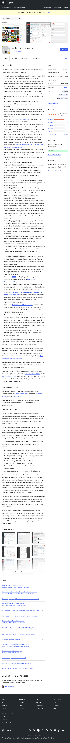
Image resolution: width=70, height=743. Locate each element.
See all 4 (66, 87)
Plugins (21, 705)
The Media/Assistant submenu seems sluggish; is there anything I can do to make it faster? (16, 645)
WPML (14, 277)
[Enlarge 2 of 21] (13, 548)
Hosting (4, 705)
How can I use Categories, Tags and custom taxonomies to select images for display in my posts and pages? (19, 592)
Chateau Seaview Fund (9, 376)
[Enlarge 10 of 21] (28, 562)
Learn (37, 699)
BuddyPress (6, 723)
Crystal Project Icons (21, 394)
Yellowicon (17, 396)
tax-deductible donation (32, 374)
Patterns (21, 708)
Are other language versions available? (14, 658)
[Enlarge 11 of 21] (28, 575)
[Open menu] (67, 2)
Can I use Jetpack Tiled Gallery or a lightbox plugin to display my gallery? (13, 621)
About (3, 699)
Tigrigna (8, 730)
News (3, 702)
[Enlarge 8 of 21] (28, 534)
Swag (55, 708)
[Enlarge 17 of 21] (43, 560)
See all (66, 134)
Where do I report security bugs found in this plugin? (18, 668)
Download (64, 49)
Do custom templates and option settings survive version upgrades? (12, 651)
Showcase (22, 699)
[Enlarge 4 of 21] (13, 574)
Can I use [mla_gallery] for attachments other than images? (20, 599)
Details (6, 58)
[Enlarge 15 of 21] (43, 534)
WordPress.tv (41, 708)
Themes (21, 702)
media (66, 94)
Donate (56, 705)
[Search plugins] (20, 18)
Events (55, 702)
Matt (4, 717)
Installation (24, 58)
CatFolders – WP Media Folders (22, 305)
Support (65, 58)
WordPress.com (7, 714)
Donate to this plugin (54, 171)
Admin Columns (24, 119)
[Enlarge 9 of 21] (28, 548)
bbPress (5, 720)
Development (36, 58)
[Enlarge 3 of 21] (13, 561)
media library (60, 98)
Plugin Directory (6, 7)
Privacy (4, 708)
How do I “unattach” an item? (11, 639)
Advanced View (53, 103)
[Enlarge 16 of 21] (43, 547)
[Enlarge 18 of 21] (43, 572)
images (61, 94)
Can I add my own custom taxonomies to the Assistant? (19, 616)
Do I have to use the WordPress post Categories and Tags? (20, 610)
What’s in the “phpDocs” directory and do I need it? (18, 663)
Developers (39, 705)
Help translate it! (47, 12)
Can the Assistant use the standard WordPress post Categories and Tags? (14, 604)
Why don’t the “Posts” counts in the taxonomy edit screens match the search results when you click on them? (20, 628)
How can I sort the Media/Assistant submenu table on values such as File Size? (15, 586)
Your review (52, 134)
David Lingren (18, 51)
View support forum (54, 155)
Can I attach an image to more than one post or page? (19, 634)
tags (66, 98)
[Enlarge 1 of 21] (13, 534)
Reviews (14, 58)
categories (65, 91)
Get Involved (57, 699)
